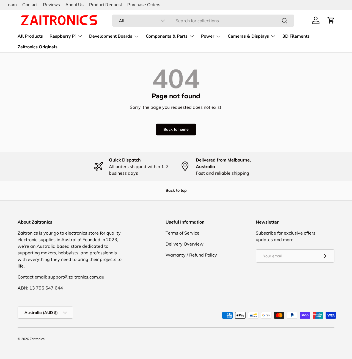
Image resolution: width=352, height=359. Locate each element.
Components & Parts (167, 36)
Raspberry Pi (63, 36)
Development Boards (110, 36)
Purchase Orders (143, 4)
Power (207, 36)
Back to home (176, 129)
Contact (29, 4)
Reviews (51, 4)
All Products (30, 36)
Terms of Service (182, 233)
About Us (74, 4)
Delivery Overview (185, 244)
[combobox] (203, 21)
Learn (11, 4)
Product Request (105, 4)
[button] (331, 20)
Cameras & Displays (248, 36)
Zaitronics (37, 339)
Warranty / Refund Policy (191, 255)
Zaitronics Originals (37, 47)
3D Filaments (296, 36)
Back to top (176, 190)
